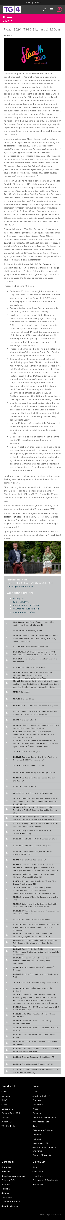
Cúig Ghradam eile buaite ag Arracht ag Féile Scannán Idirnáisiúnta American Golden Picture (35, 943)
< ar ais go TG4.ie (32, 2)
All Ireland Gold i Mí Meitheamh (31, 919)
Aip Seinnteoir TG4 (42, 1096)
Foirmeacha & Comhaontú (45, 1180)
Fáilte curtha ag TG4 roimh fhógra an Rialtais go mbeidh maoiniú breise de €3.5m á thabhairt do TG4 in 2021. (33, 734)
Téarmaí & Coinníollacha (44, 1117)
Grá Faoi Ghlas (23, 699)
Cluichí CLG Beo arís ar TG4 (29, 859)
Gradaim (36, 1113)
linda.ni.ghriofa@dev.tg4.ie (20, 586)
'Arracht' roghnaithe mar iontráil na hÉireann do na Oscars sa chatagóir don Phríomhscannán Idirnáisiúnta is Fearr (32, 675)
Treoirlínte (37, 1175)
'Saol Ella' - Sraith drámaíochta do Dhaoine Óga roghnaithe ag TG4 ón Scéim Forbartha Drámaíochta (36, 927)
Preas (35, 1108)
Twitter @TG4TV (21, 602)
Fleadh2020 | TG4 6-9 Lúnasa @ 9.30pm (35, 838)
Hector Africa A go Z (26, 751)
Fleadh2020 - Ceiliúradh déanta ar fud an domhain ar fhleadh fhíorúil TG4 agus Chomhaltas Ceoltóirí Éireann (35, 801)
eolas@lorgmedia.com (15, 516)
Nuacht (5, 1117)
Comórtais (37, 1100)
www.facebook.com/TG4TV (26, 605)
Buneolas (6, 1167)
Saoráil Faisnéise (10, 1205)
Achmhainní (38, 1184)
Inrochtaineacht (40, 1143)
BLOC (4, 1100)
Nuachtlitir (37, 1104)
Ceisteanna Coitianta (42, 1130)
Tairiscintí (6, 1188)
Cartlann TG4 (8, 1108)
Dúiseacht (21, 692)
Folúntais (6, 1184)
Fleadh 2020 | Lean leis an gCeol (32, 845)
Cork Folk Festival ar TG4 (28, 765)
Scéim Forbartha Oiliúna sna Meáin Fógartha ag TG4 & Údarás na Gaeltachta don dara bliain (35, 810)
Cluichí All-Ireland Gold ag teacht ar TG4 (35, 982)
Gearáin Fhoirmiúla (41, 1155)
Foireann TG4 (8, 1180)
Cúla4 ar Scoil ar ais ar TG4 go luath (33, 793)
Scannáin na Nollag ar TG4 (29, 667)
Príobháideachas (40, 1121)
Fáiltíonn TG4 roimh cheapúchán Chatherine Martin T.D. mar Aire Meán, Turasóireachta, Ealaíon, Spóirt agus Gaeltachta (34, 890)
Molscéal (6, 1096)
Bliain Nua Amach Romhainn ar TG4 (33, 1064)
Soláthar (6, 1192)
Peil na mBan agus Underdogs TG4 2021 (35, 772)
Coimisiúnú (38, 1171)
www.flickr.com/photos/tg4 (26, 608)
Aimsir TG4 (7, 1121)
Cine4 (4, 1104)
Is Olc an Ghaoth (24, 719)
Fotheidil (36, 1138)
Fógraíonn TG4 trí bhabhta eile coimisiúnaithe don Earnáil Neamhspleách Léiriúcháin (31, 960)
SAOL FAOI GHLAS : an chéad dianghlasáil (35, 705)
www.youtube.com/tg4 (24, 612)
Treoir (35, 1091)
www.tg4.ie (18, 598)
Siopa (35, 1126)
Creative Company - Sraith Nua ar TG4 (34, 1057)
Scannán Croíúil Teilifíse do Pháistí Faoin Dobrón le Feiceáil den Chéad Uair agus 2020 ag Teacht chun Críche (35, 638)
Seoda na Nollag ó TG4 (27, 630)
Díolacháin (7, 1197)
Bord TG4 (6, 1171)
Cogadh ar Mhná (24, 786)
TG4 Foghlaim (8, 1126)
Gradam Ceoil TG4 (11, 1113)
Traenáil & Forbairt (11, 1201)
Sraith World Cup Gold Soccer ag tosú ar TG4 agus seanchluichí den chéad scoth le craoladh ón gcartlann (36, 952)
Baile (34, 1167)
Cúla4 (4, 1091)
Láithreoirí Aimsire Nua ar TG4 (30, 646)
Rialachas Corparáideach (14, 1175)
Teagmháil (37, 1134)
